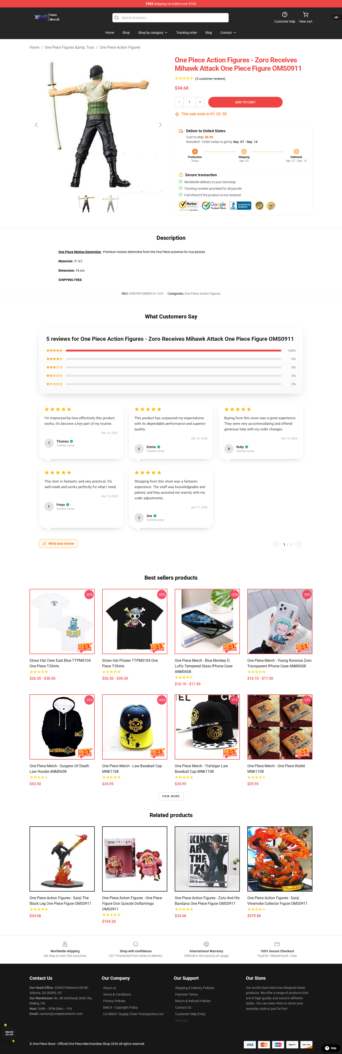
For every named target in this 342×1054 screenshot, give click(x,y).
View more (171, 796)
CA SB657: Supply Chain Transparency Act (133, 1014)
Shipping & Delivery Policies (194, 988)
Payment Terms (186, 994)
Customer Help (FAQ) (190, 1014)
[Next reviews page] (299, 544)
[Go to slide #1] (86, 204)
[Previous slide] (37, 125)
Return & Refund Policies (193, 1001)
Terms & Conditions (117, 994)
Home (34, 47)
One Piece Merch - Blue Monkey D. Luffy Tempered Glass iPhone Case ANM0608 (203, 666)
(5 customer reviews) (210, 79)
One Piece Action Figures (120, 47)
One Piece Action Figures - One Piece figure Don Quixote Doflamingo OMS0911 (132, 903)
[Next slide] (160, 125)
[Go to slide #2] (110, 204)
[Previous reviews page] (276, 544)
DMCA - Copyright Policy (120, 1007)
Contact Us (183, 1007)
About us (109, 988)
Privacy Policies (114, 1001)
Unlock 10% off (9, 1033)
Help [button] (333, 1048)
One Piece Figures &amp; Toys (69, 47)
